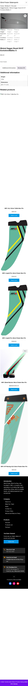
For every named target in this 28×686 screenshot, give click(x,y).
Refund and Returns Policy (12, 513)
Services (7, 522)
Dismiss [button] (15, 684)
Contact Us (8, 509)
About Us (8, 502)
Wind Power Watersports (9, 2)
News (6, 506)
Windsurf (7, 6)
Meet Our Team (9, 504)
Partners (7, 527)
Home (2, 6)
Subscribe (11, 541)
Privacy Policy (9, 511)
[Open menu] (26, 2)
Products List (9, 525)
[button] (25, 15)
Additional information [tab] (9, 68)
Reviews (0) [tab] (21, 68)
